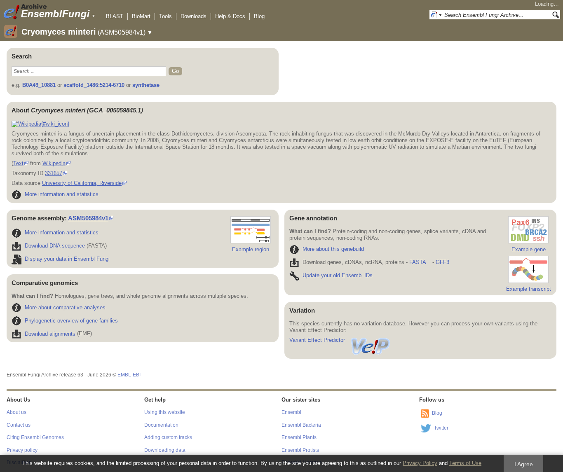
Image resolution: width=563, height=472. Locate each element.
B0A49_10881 (39, 85)
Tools (165, 16)
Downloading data (164, 450)
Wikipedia (54, 163)
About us (16, 412)
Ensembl (291, 412)
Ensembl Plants (299, 437)
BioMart (141, 16)
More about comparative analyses (65, 307)
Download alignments (50, 334)
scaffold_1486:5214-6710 (93, 85)
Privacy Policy (420, 463)
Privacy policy (22, 450)
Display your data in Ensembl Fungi (67, 259)
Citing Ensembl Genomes (35, 437)
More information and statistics (62, 194)
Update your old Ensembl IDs (338, 275)
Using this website (164, 412)
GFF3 (442, 262)
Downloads (193, 16)
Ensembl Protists (300, 450)
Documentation (161, 425)
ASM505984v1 (88, 218)
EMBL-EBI (129, 374)
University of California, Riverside (82, 183)
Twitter (441, 427)
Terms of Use (465, 463)
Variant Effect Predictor (317, 340)
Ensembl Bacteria (301, 425)
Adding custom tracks (168, 437)
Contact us (18, 425)
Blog (259, 16)
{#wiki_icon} (55, 124)
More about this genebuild (333, 249)
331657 (53, 173)
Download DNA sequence (55, 246)
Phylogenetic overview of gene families (71, 321)
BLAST (114, 16)
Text (18, 163)
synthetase (146, 85)
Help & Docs (230, 16)
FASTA (417, 262)
